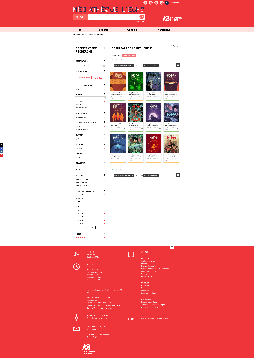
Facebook (90, 252)
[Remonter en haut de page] (172, 247)
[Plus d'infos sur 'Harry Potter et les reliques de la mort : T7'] (118, 81)
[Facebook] (145, 3)
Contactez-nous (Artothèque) (98, 334)
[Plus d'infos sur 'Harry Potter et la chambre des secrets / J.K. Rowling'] (135, 145)
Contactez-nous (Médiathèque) (99, 327)
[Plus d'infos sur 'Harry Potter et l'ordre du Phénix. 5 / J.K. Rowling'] (118, 114)
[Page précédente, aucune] (139, 60)
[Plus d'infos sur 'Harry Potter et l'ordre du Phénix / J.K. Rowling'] (135, 114)
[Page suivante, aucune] (146, 60)
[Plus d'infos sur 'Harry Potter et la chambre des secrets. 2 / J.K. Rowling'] (118, 145)
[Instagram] (161, 3)
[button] (103, 29)
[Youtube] (156, 3)
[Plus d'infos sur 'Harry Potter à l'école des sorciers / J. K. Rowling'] (153, 145)
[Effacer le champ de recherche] (137, 17)
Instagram (91, 254)
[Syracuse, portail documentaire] (108, 9)
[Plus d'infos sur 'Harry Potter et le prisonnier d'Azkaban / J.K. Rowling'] (153, 114)
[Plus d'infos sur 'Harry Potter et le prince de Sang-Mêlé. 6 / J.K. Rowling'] (171, 83)
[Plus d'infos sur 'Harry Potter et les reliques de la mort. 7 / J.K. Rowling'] (135, 83)
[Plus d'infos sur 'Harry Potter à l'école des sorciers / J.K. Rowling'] (171, 145)
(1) (90, 228)
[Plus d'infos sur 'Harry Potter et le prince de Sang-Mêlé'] (153, 83)
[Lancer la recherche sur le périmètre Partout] (142, 17)
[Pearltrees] (150, 3)
